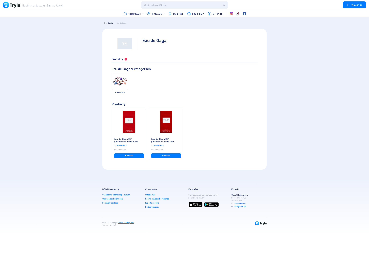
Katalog (157, 14)
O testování (150, 195)
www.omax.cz (240, 204)
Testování (135, 14)
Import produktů (152, 203)
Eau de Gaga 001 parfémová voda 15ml (162, 140)
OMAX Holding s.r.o (126, 223)
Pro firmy (198, 14)
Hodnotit (129, 155)
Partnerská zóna (152, 207)
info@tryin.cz (240, 206)
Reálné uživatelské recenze (157, 199)
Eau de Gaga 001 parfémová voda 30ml (126, 140)
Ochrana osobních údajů (112, 199)
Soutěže (178, 14)
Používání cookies (110, 203)
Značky (111, 23)
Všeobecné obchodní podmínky (116, 195)
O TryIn (217, 14)
